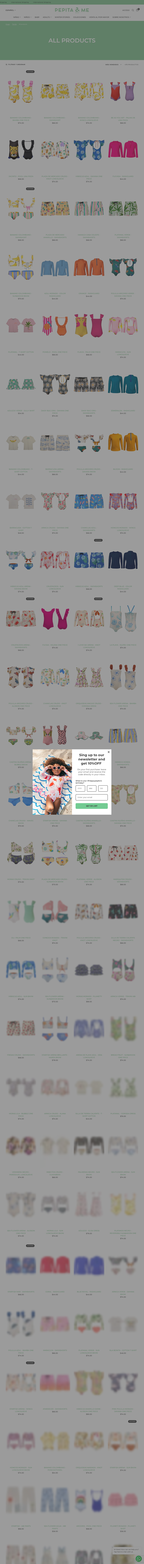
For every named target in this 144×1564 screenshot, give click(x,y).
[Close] (108, 752)
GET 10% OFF (91, 806)
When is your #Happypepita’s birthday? (89, 782)
